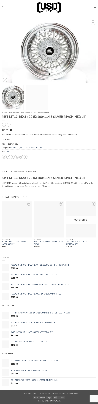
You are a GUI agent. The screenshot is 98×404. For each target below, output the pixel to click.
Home (4, 112)
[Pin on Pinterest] (21, 157)
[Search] (3, 7)
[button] (94, 7)
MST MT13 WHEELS (41, 112)
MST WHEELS (26, 112)
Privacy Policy (44, 393)
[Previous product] (8, 125)
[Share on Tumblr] (25, 157)
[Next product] (4, 125)
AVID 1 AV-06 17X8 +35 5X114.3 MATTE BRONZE (14, 243)
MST (8, 151)
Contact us (56, 393)
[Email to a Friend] (17, 157)
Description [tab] (7, 171)
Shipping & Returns (70, 393)
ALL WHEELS (14, 112)
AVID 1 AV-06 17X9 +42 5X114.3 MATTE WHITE (78, 243)
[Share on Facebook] (8, 157)
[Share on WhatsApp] (4, 157)
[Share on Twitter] (13, 157)
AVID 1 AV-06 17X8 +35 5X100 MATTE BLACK (48, 243)
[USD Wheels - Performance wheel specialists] (49, 7)
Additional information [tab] (25, 171)
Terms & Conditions (28, 393)
